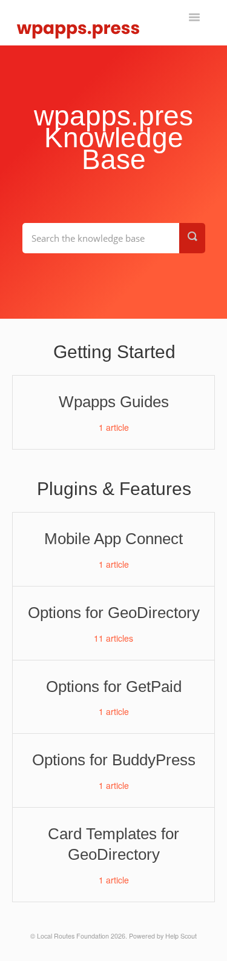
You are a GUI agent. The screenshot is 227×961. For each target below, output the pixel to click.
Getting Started (114, 352)
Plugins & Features (114, 489)
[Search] (192, 238)
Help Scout (181, 935)
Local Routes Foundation (73, 935)
